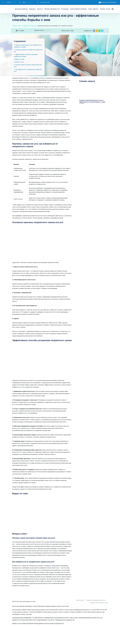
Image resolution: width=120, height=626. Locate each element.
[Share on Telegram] (102, 31)
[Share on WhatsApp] (99, 31)
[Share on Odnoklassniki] (97, 31)
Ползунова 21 (29, 2)
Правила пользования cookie (99, 602)
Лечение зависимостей (52, 9)
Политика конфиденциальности (96, 600)
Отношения (64, 9)
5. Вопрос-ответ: (19, 62)
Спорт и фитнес (93, 9)
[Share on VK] (94, 31)
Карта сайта (80, 600)
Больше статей (105, 9)
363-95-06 (13, 2)
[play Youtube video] (42, 513)
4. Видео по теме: (19, 59)
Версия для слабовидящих (108, 2)
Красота (40, 9)
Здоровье (32, 9)
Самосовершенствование (78, 9)
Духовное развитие (21, 9)
